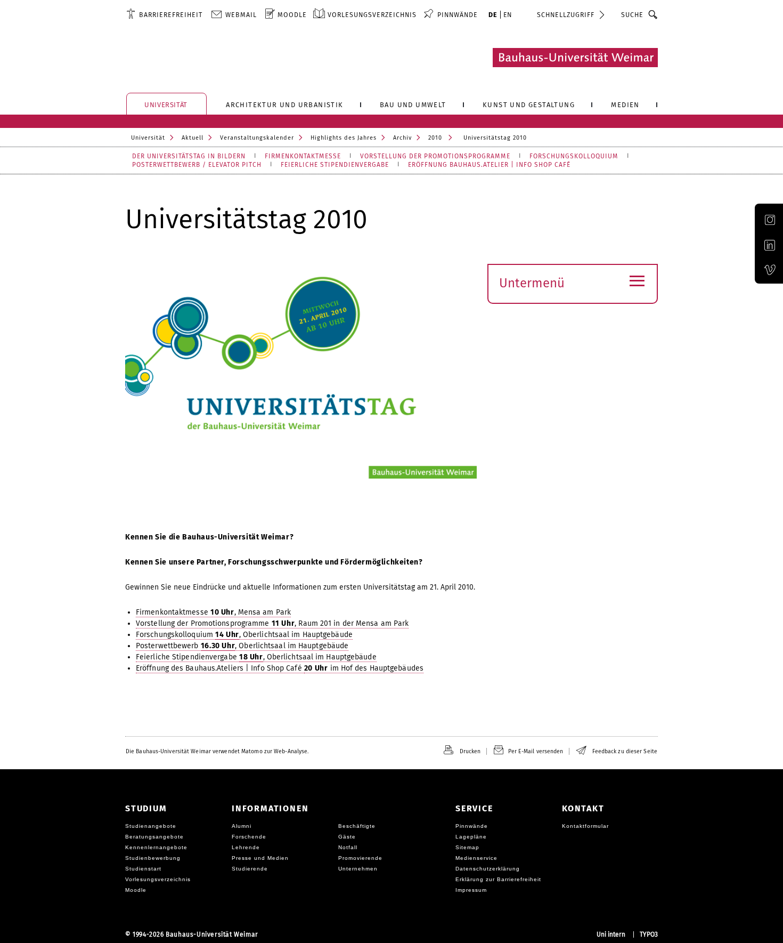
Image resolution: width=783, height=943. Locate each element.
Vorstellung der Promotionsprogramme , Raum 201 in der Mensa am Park (272, 623)
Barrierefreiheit (170, 15)
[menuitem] (164, 14)
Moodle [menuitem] (292, 15)
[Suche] (653, 14)
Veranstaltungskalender (257, 137)
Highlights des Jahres (344, 137)
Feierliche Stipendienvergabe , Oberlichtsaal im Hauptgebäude (256, 657)
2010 (435, 137)
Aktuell (192, 137)
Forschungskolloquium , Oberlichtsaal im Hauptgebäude (244, 634)
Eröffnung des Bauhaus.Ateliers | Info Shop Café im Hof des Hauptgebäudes (279, 668)
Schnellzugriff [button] (565, 15)
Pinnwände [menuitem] (457, 15)
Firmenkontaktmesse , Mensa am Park (213, 612)
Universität (148, 137)
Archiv (402, 137)
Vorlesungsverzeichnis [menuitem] (372, 15)
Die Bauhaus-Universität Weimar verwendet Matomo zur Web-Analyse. (217, 751)
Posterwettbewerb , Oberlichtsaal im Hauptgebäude (242, 645)
